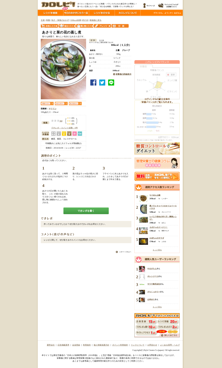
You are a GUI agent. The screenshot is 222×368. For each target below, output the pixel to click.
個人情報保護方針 (101, 345)
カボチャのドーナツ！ (159, 227)
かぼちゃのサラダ (157, 238)
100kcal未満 (75, 20)
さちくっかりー (153, 292)
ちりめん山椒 (155, 195)
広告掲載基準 (63, 345)
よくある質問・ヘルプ (170, 345)
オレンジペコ (152, 276)
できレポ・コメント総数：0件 (64, 128)
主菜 (43, 20)
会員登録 (76, 345)
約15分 (85, 20)
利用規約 (87, 345)
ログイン (177, 13)
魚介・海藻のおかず (60, 20)
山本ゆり (151, 299)
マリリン (52, 109)
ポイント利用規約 (120, 345)
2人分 (100, 40)
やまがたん (151, 268)
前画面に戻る (95, 20)
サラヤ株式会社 (153, 284)
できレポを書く (86, 210)
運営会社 (51, 345)
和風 (48, 20)
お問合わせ (152, 345)
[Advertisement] (157, 38)
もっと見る (157, 250)
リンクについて (138, 345)
